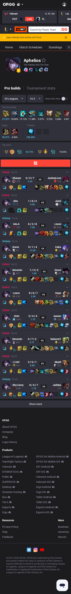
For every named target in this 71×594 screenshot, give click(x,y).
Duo (4, 497)
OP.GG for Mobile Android (50, 456)
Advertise (63, 532)
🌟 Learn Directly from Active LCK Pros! (22, 37)
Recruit (62, 537)
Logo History (9, 442)
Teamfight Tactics (12, 461)
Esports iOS (43, 512)
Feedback (7, 537)
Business (63, 526)
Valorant (7, 466)
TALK (5, 502)
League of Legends (13, 456)
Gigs (4, 512)
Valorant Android (46, 476)
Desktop (6, 487)
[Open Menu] (64, 4)
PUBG (5, 476)
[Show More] (20, 4)
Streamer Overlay (12, 492)
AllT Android (43, 466)
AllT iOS (40, 471)
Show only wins (52, 98)
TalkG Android (44, 497)
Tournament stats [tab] (41, 88)
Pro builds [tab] (12, 88)
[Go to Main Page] (9, 4)
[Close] (66, 37)
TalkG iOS (41, 502)
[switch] (65, 99)
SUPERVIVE (9, 482)
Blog (4, 437)
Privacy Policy (10, 526)
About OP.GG (9, 426)
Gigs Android (43, 487)
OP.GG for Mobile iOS (48, 461)
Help (4, 532)
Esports (6, 507)
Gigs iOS (41, 492)
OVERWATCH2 (10, 471)
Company (7, 432)
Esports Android (45, 507)
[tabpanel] (35, 251)
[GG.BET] (21, 29)
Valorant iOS (43, 482)
